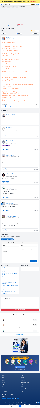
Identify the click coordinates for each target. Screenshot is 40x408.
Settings (3, 382)
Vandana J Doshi (9, 215)
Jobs (17, 6)
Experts (22, 377)
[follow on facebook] (5, 398)
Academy (3, 6)
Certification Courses (25, 382)
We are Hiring (11, 402)
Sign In (37, 4)
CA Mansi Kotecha (9, 140)
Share (12, 106)
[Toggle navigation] (9, 4)
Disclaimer (10, 404)
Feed (3, 386)
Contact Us (24, 404)
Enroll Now (35, 319)
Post (12, 295)
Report (37, 104)
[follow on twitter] (3, 398)
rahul (7, 154)
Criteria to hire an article (6, 276)
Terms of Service (32, 402)
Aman (7, 202)
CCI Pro (22, 391)
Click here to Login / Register (7, 239)
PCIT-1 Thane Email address (7, 267)
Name (4, 245)
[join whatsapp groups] (15, 398)
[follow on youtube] (13, 398)
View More (34, 305)
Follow (17, 106)
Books (13, 6)
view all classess (19, 334)
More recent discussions (5, 295)
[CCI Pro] (20, 346)
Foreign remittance (5, 289)
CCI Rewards (4, 391)
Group (23, 389)
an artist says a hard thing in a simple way (30, 269)
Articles (3, 375)
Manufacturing (4, 293)
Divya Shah (8, 186)
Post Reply (34, 261)
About (5, 402)
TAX (3, 384)
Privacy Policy (17, 404)
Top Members (4, 389)
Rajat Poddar (8, 37)
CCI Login (30, 404)
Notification (23, 380)
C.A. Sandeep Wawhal (10, 114)
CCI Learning (23, 388)
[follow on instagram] (8, 398)
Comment (5, 251)
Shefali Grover (9, 127)
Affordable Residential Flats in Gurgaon (9, 291)
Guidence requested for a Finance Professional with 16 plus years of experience (17, 303)
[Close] (39, 1)
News (22, 375)
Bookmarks (4, 388)
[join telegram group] (18, 398)
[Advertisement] (20, 16)
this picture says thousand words (28, 267)
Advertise (26, 402)
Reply (8, 106)
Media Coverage (19, 402)
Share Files (23, 378)
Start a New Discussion (20, 309)
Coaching (8, 6)
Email (22, 245)
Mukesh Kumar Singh (10, 173)
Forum (3, 377)
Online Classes (20, 315)
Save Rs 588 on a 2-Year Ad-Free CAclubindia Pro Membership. (20, 1)
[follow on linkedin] (10, 398)
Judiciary (3, 380)
